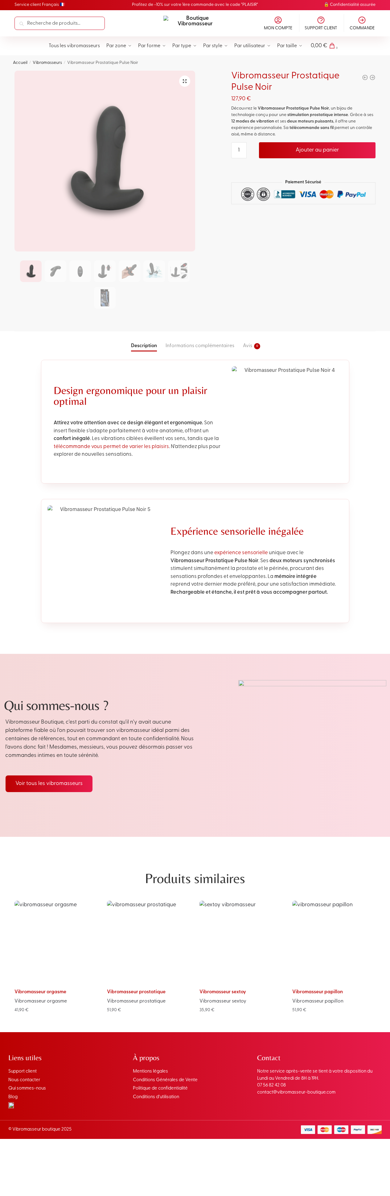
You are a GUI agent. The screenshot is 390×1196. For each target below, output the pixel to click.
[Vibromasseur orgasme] (56, 942)
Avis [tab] (247, 345)
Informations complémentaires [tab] (200, 345)
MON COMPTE (278, 28)
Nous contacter (24, 1080)
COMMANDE (362, 28)
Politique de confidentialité (160, 1088)
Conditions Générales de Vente (165, 1080)
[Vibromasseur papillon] (334, 942)
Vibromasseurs (47, 62)
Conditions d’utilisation (156, 1097)
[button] (184, 81)
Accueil (20, 62)
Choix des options (56, 1023)
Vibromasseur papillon (317, 992)
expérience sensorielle (241, 552)
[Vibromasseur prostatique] (148, 942)
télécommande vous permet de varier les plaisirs (111, 446)
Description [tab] (144, 345)
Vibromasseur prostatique (136, 992)
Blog (13, 1097)
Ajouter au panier (317, 150)
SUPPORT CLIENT (321, 28)
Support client (22, 1071)
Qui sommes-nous (27, 1088)
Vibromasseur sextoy (222, 992)
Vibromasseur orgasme (40, 992)
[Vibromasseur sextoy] (241, 942)
